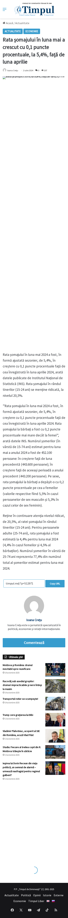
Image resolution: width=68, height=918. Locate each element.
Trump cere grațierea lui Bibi (18, 715)
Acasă (9, 23)
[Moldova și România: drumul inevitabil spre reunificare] (55, 670)
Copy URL (55, 583)
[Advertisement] (34, 820)
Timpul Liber (36, 901)
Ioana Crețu (12, 70)
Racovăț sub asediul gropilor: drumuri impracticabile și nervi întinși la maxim (22, 685)
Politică (26, 895)
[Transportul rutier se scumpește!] (55, 703)
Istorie (47, 895)
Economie (31, 31)
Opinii (37, 895)
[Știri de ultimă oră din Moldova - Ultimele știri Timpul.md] (34, 9)
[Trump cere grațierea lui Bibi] (55, 720)
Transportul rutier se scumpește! (20, 698)
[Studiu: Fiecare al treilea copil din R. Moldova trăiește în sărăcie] (55, 752)
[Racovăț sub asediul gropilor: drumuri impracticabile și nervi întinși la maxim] (55, 686)
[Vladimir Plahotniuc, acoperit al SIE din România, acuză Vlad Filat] (55, 736)
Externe (58, 895)
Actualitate (22, 23)
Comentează (34, 642)
